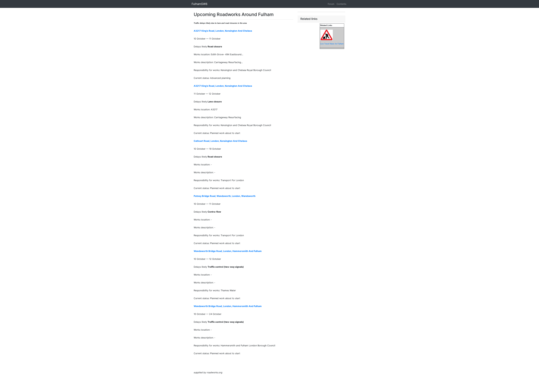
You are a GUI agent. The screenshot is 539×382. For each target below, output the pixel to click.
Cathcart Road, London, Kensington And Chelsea (220, 141)
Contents (341, 4)
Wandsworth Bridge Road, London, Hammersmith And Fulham (228, 251)
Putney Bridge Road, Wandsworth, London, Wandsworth (224, 196)
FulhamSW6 (199, 4)
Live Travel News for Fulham (332, 44)
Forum (331, 4)
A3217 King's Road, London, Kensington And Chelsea (223, 30)
